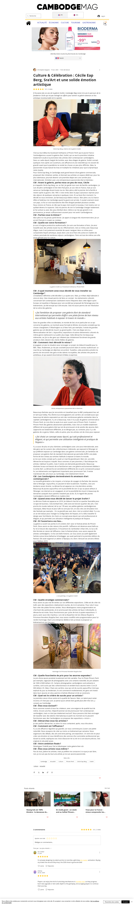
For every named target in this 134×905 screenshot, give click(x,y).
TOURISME (75, 22)
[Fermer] (132, 902)
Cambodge (43, 761)
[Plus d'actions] (100, 70)
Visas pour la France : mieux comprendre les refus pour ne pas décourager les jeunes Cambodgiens (95, 811)
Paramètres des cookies (112, 902)
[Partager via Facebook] (34, 772)
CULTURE (65, 22)
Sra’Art (92, 761)
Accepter (125, 902)
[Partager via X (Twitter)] (38, 772)
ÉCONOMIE (54, 22)
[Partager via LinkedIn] (43, 772)
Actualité (53, 761)
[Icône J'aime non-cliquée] (39, 866)
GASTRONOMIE (89, 22)
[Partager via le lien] (47, 772)
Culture (61, 761)
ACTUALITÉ (42, 22)
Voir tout (107, 788)
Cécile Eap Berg (82, 761)
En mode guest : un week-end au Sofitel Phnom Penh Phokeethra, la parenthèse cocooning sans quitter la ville (66, 811)
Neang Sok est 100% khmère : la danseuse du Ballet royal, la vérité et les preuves (36, 811)
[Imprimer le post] (52, 772)
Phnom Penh (70, 761)
